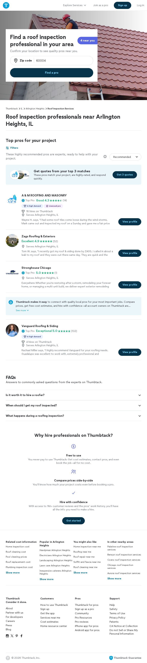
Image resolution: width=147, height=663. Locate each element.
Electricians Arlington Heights (55, 555)
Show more (13, 572)
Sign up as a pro (84, 609)
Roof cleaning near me (85, 567)
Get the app (47, 613)
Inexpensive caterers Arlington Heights (55, 572)
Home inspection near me (87, 546)
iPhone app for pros (86, 626)
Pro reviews (81, 621)
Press (9, 625)
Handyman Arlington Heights (55, 550)
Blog (8, 629)
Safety (113, 609)
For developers (14, 617)
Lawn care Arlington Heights (55, 565)
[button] (28, 200)
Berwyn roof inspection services (124, 554)
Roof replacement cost (18, 562)
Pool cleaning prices (16, 557)
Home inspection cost (17, 546)
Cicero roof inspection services (123, 560)
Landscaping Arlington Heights (56, 560)
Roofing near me (82, 552)
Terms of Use (117, 613)
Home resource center (53, 626)
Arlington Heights (35, 108)
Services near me (50, 617)
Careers (10, 621)
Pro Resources (83, 617)
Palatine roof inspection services (120, 548)
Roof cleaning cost (16, 552)
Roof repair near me (84, 557)
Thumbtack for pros (86, 605)
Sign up (44, 609)
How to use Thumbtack (54, 605)
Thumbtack (12, 108)
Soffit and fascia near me (87, 562)
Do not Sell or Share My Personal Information (124, 632)
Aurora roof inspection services (123, 573)
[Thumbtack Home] (6, 5)
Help (112, 605)
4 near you (87, 40)
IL (21, 108)
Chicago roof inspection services (120, 566)
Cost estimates (49, 621)
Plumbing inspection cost (19, 567)
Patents (114, 621)
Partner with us (14, 612)
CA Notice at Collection (124, 626)
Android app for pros (87, 630)
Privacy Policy (117, 617)
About (9, 608)
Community (82, 613)
